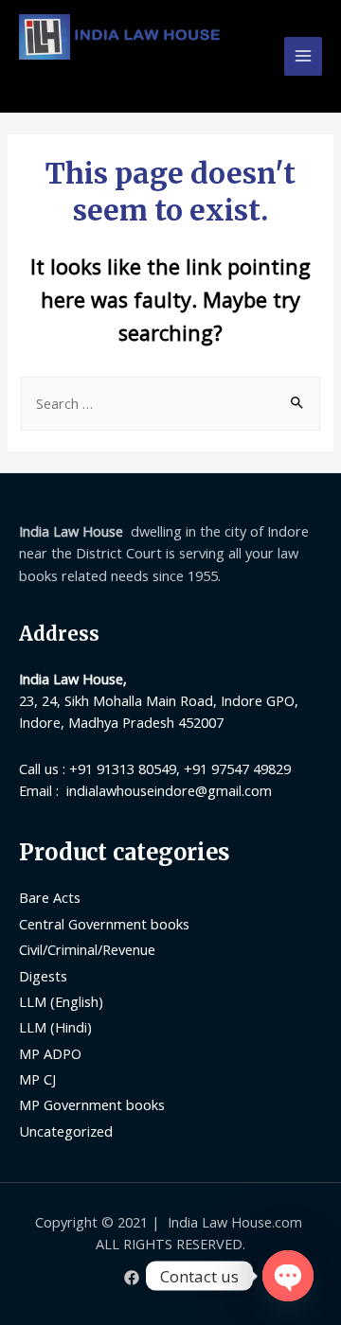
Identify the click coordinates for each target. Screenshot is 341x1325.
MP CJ (37, 1078)
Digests (43, 975)
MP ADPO (50, 1053)
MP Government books (92, 1104)
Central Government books (104, 923)
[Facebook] (131, 1277)
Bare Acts (50, 897)
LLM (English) (61, 1001)
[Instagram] (209, 1277)
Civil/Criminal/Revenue (87, 949)
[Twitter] (170, 1277)
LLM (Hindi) (55, 1026)
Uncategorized (66, 1131)
